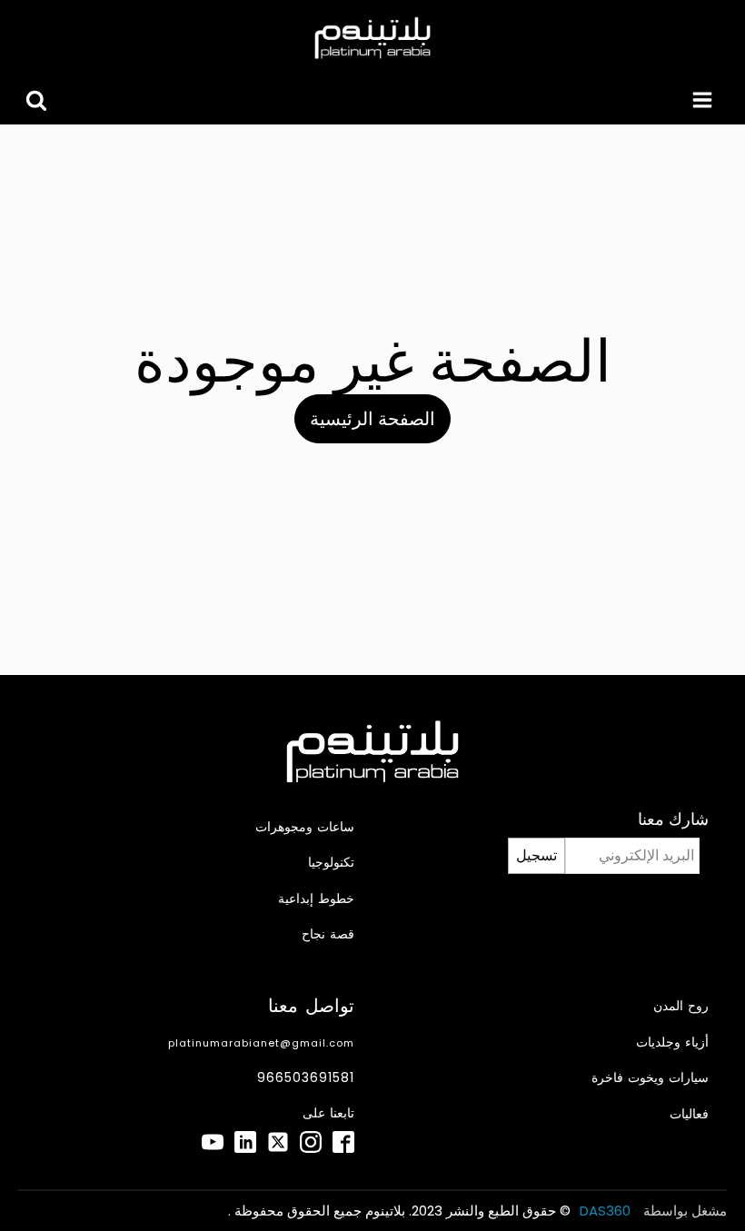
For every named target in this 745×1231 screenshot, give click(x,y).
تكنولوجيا (331, 862)
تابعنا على (328, 1113)
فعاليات (689, 1114)
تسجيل (536, 855)
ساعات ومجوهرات (304, 827)
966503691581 (305, 1078)
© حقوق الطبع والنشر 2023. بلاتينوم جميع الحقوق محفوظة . (399, 1210)
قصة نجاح (328, 934)
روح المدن (681, 1006)
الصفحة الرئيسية (372, 419)
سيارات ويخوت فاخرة (650, 1078)
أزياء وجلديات (672, 1042)
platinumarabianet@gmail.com (261, 1042)
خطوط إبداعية (316, 899)
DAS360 (607, 1210)
